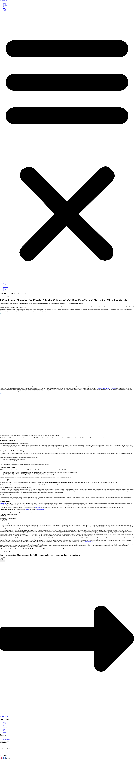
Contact (4, 10)
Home (4, 3)
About (4, 4)
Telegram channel (40, 509)
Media (4, 9)
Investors (5, 5)
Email (1, 559)
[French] (4, 757)
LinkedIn (27, 509)
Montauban (5, 6)
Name (1, 558)
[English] (2, 757)
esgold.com (37, 507)
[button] (67, 147)
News (4, 8)
